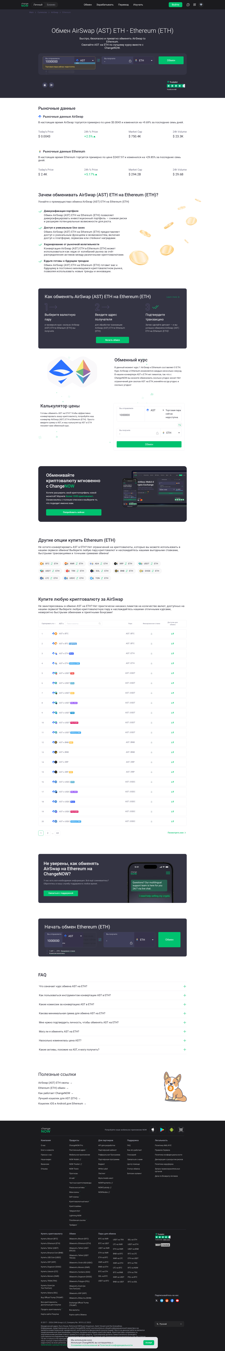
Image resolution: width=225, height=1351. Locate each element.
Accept (148, 1342)
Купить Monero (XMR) (50, 1276)
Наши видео (46, 1159)
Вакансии (45, 1164)
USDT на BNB (133, 1249)
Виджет (101, 1164)
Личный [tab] (37, 4)
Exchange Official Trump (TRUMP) (79, 1304)
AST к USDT (66, 673)
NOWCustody (103, 1187)
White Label (103, 1169)
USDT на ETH (133, 1244)
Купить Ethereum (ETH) (50, 1243)
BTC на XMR (103, 1239)
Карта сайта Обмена (78, 1315)
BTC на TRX (132, 1263)
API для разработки (106, 1145)
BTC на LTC (132, 1254)
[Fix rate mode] (130, 61)
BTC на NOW (133, 1268)
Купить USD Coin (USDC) (51, 1257)
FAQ (128, 1145)
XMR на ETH (118, 1263)
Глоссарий (131, 1155)
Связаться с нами (134, 1159)
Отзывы (44, 1169)
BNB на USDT (118, 1282)
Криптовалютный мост (79, 1201)
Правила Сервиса (162, 1150)
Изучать (138, 4)
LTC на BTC (117, 1268)
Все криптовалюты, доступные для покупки (51, 1303)
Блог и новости (47, 1150)
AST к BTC (63, 634)
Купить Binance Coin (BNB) (52, 1253)
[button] (84, 60)
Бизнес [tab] (51, 4)
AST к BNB (66, 742)
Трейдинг (73, 1225)
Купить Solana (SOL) (49, 1293)
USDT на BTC (103, 1281)
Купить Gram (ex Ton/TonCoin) (48, 1286)
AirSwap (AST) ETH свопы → (55, 1082)
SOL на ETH (132, 1240)
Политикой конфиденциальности (116, 1345)
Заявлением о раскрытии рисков (55, 1345)
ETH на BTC (103, 1257)
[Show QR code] (181, 1130)
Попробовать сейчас (73, 512)
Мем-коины (74, 1192)
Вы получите (109, 58)
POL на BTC (132, 1277)
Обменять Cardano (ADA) (79, 1272)
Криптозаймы (75, 1206)
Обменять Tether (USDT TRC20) (79, 1256)
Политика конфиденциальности (168, 1155)
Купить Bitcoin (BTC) (49, 1239)
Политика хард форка (164, 1164)
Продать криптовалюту (51, 1309)
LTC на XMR (118, 1244)
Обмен (88, 4)
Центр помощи (133, 1164)
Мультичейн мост (105, 1178)
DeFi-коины (74, 1197)
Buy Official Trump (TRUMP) (52, 1297)
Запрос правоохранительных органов (167, 1170)
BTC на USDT (103, 1243)
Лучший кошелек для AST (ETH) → (59, 1098)
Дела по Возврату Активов (166, 1176)
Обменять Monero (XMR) (79, 1267)
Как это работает (134, 1150)
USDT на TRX (118, 1240)
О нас (43, 1145)
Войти (175, 4)
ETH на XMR (103, 1253)
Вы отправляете (52, 58)
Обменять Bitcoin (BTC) (79, 1239)
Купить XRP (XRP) (48, 1262)
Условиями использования (84, 1345)
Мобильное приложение (79, 1155)
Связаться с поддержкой (60, 893)
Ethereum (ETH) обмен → (53, 1087)
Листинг (101, 1173)
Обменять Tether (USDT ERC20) (79, 1249)
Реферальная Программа (109, 1155)
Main (31, 12)
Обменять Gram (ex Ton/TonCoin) (77, 1287)
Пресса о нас (46, 1155)
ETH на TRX (132, 1272)
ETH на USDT (133, 1258)
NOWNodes (103, 1192)
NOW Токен (74, 1169)
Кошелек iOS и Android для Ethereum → (62, 1103)
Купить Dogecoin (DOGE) (51, 1267)
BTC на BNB (118, 1272)
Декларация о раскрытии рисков (169, 1159)
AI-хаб (71, 1178)
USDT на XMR (104, 1248)
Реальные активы (77, 1187)
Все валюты (74, 1310)
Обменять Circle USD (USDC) (80, 1263)
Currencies (42, 12)
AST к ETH (66, 653)
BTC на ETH (103, 1271)
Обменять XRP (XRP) (78, 1293)
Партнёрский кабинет (107, 1150)
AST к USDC (66, 782)
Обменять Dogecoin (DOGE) (80, 1277)
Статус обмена (133, 1169)
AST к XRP (63, 762)
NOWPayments (104, 1183)
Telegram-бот (74, 1211)
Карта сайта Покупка (50, 1314)
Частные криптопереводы (80, 1183)
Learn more (172, 297)
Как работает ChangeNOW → (55, 1093)
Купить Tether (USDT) (49, 1248)
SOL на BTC (103, 1276)
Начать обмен (112, 340)
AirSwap (54, 12)
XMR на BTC (103, 1262)
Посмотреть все (176, 832)
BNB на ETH (103, 1267)
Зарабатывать (105, 4)
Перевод (123, 4)
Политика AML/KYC (163, 1145)
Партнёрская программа (108, 1159)
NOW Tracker (74, 1164)
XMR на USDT (118, 1277)
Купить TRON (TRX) (49, 1281)
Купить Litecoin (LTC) (49, 1271)
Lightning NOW (75, 1216)
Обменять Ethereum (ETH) (80, 1243)
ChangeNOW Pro (76, 1145)
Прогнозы (73, 1173)
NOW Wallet (74, 1159)
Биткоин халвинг (134, 1173)
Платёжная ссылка (77, 1220)
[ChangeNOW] (24, 5)
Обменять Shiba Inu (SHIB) (80, 1298)
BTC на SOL (132, 1282)
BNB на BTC (118, 1254)
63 (57, 833)
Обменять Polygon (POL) (79, 1281)
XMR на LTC (118, 1258)
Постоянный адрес (77, 1150)
